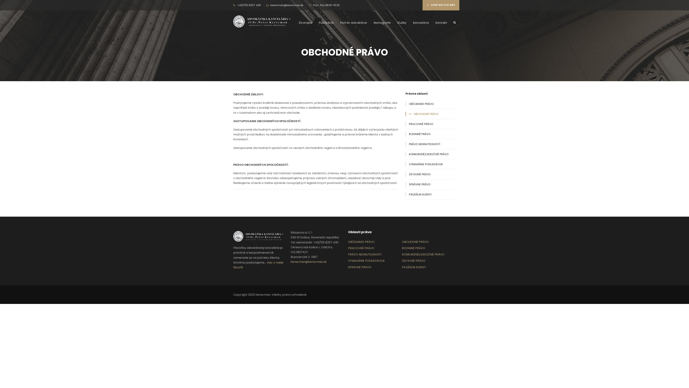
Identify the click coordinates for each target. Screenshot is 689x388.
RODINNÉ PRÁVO (419, 134)
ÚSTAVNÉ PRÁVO (420, 174)
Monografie (382, 23)
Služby (402, 23)
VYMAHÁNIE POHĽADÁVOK (426, 164)
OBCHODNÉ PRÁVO (426, 114)
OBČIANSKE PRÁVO (421, 104)
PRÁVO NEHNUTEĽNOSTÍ (424, 144)
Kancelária (421, 23)
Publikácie (326, 23)
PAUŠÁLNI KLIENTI (420, 194)
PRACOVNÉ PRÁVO (421, 124)
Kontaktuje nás (443, 4)
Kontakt (441, 23)
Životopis (305, 23)
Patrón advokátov (353, 23)
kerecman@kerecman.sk (286, 5)
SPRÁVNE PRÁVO (419, 184)
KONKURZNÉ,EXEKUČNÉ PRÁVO (429, 154)
